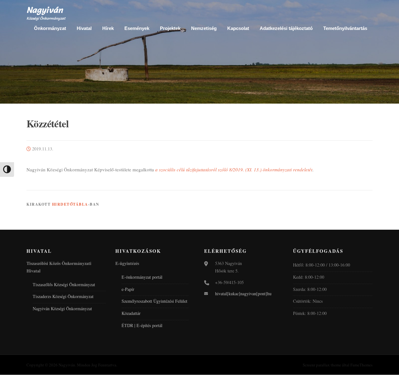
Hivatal (84, 28)
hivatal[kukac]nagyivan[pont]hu (243, 293)
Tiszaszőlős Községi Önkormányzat (64, 284)
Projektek (170, 28)
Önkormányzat (50, 28)
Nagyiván (44, 10)
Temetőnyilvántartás (345, 28)
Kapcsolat (238, 28)
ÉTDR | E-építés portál (142, 325)
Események (136, 28)
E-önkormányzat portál (142, 277)
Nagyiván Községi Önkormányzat (62, 308)
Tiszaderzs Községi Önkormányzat (63, 296)
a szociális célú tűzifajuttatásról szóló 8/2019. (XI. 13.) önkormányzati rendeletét (233, 169)
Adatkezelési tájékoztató (286, 28)
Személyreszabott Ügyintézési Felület (154, 301)
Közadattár (131, 313)
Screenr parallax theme (322, 365)
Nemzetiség (204, 28)
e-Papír (128, 289)
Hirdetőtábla (70, 204)
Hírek (108, 28)
